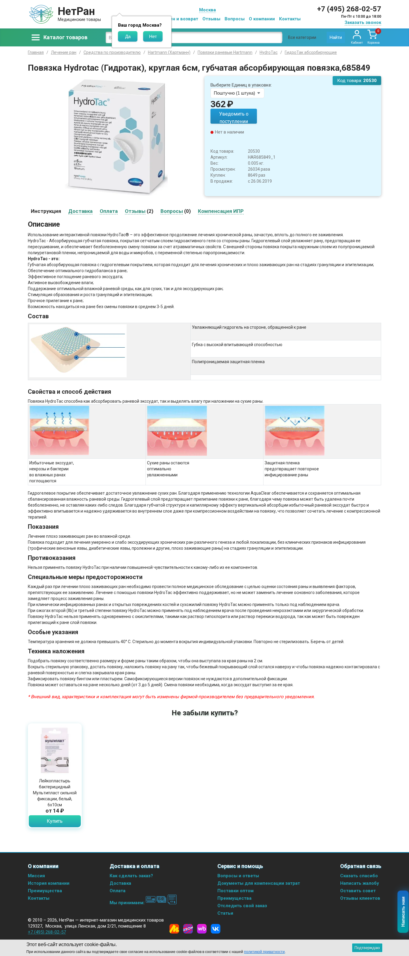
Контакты (290, 19)
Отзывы (211, 19)
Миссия (36, 875)
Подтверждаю (367, 948)
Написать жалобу (359, 883)
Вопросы (235, 19)
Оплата (117, 890)
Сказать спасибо (359, 875)
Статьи (225, 913)
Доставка (120, 883)
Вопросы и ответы (238, 875)
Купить (55, 821)
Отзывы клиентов (360, 898)
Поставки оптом (235, 890)
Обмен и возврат (179, 19)
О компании (262, 19)
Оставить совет (358, 890)
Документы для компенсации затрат (258, 883)
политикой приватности (264, 952)
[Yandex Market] (174, 929)
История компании (48, 883)
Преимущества (45, 890)
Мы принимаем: (128, 902)
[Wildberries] (202, 929)
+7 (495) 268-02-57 (349, 9)
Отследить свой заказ (242, 905)
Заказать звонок (363, 22)
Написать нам (403, 912)
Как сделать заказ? (131, 875)
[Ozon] (188, 929)
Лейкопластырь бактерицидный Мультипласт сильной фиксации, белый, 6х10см (55, 792)
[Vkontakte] (215, 929)
